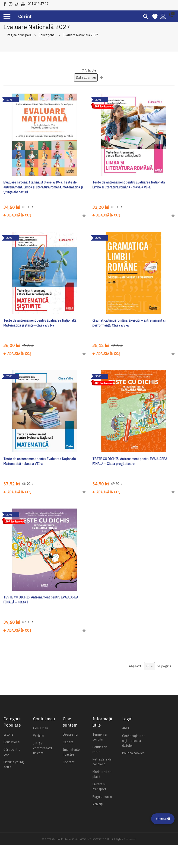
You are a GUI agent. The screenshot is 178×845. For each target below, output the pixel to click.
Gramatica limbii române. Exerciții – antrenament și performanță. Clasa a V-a (128, 322)
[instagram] (12, 3)
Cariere (68, 742)
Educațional (47, 35)
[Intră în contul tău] (163, 16)
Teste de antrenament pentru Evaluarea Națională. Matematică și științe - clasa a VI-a (39, 322)
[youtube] (24, 3)
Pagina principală (19, 35)
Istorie (8, 734)
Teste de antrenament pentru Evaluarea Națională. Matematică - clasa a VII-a (39, 461)
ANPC (126, 728)
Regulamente (102, 797)
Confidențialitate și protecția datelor (133, 741)
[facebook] (5, 3)
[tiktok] (18, 3)
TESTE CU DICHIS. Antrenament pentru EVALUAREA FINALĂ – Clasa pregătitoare (129, 461)
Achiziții (97, 804)
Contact (69, 762)
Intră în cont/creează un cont (42, 748)
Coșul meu (40, 728)
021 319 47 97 (38, 4)
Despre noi (70, 734)
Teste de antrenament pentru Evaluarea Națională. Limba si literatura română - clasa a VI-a (128, 184)
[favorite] (155, 16)
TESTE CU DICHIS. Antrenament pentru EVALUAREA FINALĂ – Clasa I (40, 599)
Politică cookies (133, 753)
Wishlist (38, 736)
